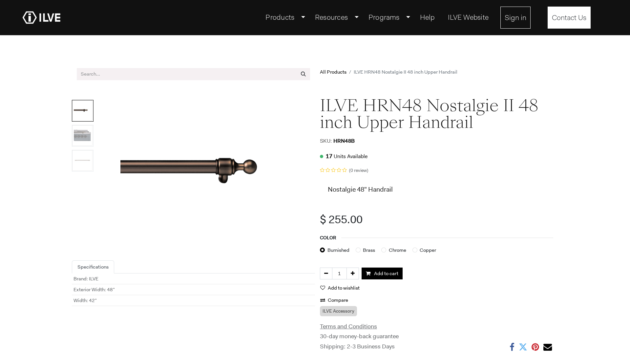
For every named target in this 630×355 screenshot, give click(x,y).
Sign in (515, 17)
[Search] (303, 74)
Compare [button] (338, 300)
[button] (112, 170)
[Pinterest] (535, 347)
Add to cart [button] (385, 273)
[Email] (547, 347)
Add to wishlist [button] (344, 288)
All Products (333, 72)
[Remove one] (326, 274)
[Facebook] (512, 347)
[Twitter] (523, 347)
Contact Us (569, 17)
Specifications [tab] (93, 267)
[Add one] (352, 274)
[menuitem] (283, 17)
